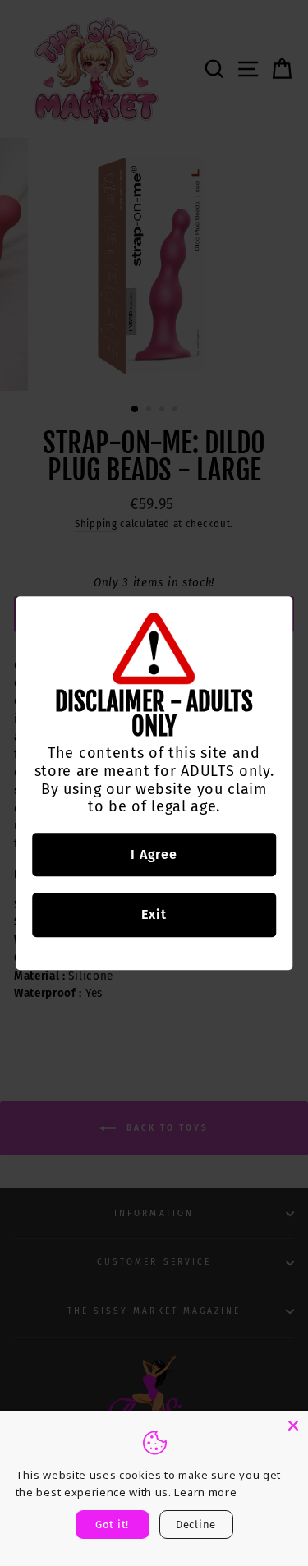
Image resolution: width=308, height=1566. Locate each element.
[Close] (293, 1425)
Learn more (205, 1492)
